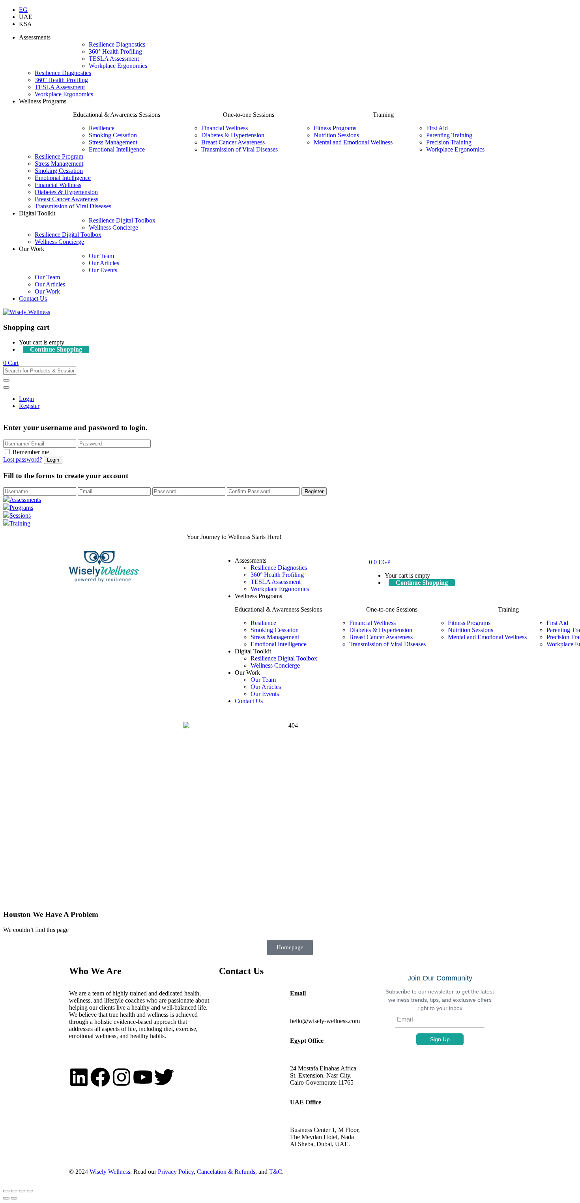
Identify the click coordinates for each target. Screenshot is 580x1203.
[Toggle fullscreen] (14, 1191)
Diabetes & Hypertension (232, 135)
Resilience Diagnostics (117, 44)
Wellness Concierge (113, 227)
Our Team (101, 256)
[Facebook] (100, 1077)
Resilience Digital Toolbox (122, 220)
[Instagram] (121, 1077)
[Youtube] (143, 1077)
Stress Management (113, 142)
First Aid (437, 128)
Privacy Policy (176, 1171)
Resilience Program (59, 156)
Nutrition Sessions (336, 135)
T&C (275, 1171)
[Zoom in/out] (6, 1191)
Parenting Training (449, 135)
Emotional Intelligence (117, 149)
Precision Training (448, 142)
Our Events (103, 270)
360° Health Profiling (115, 51)
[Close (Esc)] (30, 1191)
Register (29, 405)
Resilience (101, 128)
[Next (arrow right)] (14, 1198)
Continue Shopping (56, 349)
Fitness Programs (335, 128)
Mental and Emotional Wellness (353, 142)
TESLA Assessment (114, 58)
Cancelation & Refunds (226, 1171)
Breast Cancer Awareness (233, 142)
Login (26, 398)
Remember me (31, 452)
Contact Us (33, 298)
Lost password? (22, 459)
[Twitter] (164, 1077)
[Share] (22, 1191)
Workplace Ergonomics (118, 65)
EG (23, 9)
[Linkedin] (79, 1077)
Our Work (47, 291)
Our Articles (104, 263)
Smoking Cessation (113, 135)
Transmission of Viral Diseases (239, 149)
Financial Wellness (224, 128)
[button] (11, 362)
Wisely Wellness (110, 1171)
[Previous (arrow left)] (6, 1198)
